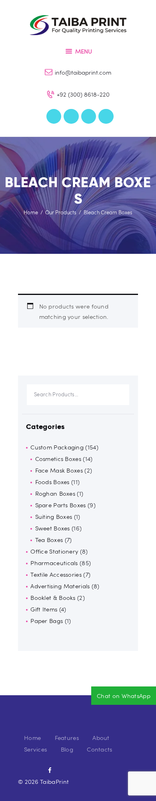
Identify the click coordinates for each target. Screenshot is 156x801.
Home (31, 212)
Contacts (99, 749)
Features (67, 738)
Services (35, 749)
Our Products (60, 212)
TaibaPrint (54, 781)
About (101, 738)
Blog (67, 749)
